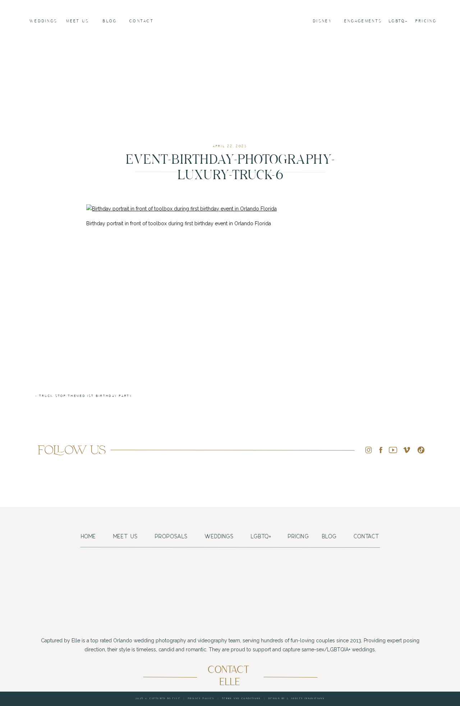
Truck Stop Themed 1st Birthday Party (85, 396)
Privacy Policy (201, 698)
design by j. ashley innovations (296, 698)
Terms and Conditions (241, 698)
